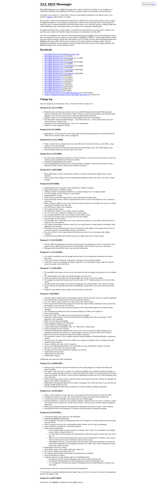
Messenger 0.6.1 (54, 87)
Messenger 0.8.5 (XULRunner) (59, 58)
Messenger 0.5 (53, 91)
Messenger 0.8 (53, 75)
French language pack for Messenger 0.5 (62, 93)
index (153, 4)
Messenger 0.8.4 (54, 60)
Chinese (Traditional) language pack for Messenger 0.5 (66, 95)
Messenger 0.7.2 (54, 79)
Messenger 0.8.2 (54, 68)
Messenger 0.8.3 (54, 64)
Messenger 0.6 (53, 89)
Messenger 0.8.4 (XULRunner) (59, 62)
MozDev (50, 17)
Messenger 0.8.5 (54, 56)
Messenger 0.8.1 (54, 71)
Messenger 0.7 (53, 83)
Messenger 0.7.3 (54, 77)
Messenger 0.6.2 (54, 85)
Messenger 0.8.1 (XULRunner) (59, 73)
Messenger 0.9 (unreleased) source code (61, 54)
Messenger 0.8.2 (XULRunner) (59, 70)
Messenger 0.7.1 (54, 81)
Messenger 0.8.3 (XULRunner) (59, 66)
